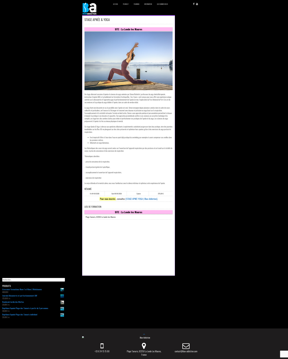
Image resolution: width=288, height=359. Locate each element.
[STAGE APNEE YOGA (134, 198)
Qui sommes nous (162, 4)
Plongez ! (126, 4)
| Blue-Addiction (150, 198)
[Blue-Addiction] (89, 15)
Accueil (115, 4)
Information (148, 4)
